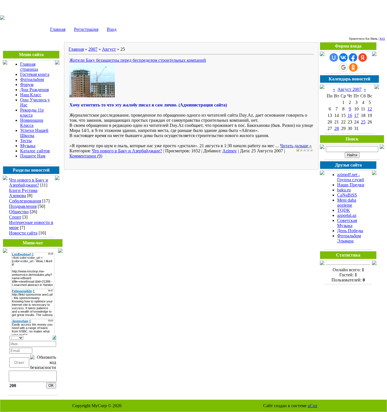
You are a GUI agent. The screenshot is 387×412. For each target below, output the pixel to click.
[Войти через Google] (343, 67)
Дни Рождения (34, 89)
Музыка (27, 145)
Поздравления (23, 206)
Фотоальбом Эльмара (349, 238)
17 (356, 115)
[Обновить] (54, 337)
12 (369, 108)
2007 (92, 49)
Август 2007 (349, 89)
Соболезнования (25, 200)
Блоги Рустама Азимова (23, 193)
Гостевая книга (34, 74)
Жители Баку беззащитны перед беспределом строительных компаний (137, 60)
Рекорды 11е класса (32, 113)
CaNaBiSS (347, 195)
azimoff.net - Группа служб (350, 177)
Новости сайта (23, 232)
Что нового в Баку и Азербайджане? (28, 182)
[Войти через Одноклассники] (353, 67)
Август (109, 49)
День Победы (350, 230)
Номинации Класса (31, 123)
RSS (382, 38)
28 (336, 128)
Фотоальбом (32, 79)
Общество (19, 211)
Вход (111, 29)
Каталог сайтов (35, 150)
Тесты (26, 140)
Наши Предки (350, 184)
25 (363, 121)
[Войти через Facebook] (353, 57)
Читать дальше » (296, 145)
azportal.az (346, 215)
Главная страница (29, 67)
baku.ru (344, 189)
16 (350, 115)
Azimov (229, 150)
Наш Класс (30, 94)
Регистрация (86, 29)
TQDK (343, 210)
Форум (26, 84)
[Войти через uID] (333, 57)
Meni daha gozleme (346, 203)
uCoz (312, 405)
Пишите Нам (32, 155)
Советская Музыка (347, 223)
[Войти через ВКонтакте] (343, 57)
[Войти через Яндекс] (362, 57)
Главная (57, 29)
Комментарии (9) (85, 155)
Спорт (15, 217)
